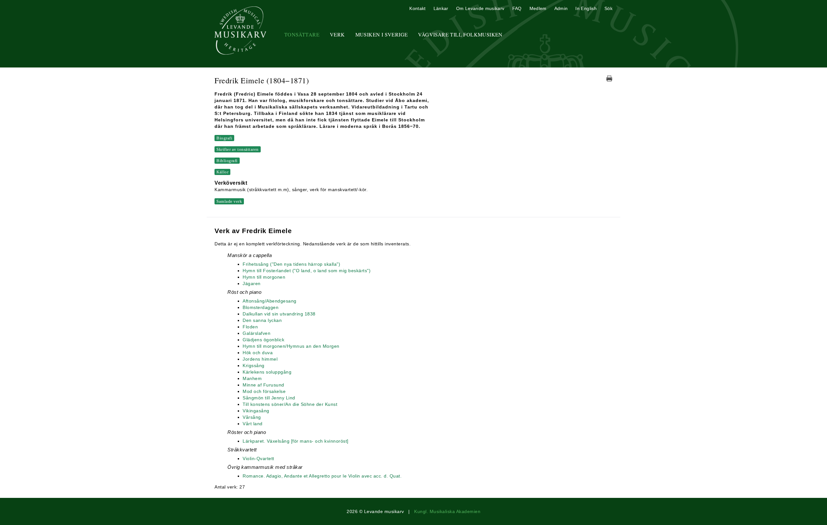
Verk (337, 34)
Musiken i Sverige (381, 34)
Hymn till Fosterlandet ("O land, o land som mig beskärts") (307, 270)
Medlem (538, 8)
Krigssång (254, 365)
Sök (608, 8)
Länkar (441, 8)
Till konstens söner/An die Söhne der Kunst (290, 404)
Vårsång (252, 417)
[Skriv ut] (609, 78)
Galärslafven (256, 333)
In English (586, 8)
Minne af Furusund (263, 384)
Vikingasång (256, 410)
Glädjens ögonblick (263, 339)
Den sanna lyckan (262, 320)
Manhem (252, 378)
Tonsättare (301, 34)
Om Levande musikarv (480, 8)
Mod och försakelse (264, 391)
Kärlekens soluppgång (267, 372)
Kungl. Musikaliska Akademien (447, 511)
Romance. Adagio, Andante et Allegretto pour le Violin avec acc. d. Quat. (322, 476)
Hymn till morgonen (264, 277)
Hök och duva (258, 352)
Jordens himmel (260, 359)
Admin (561, 8)
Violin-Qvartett (258, 458)
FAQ (517, 8)
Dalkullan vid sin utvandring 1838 (279, 313)
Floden (250, 326)
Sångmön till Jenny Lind (269, 397)
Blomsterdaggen (260, 307)
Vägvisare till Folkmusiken (460, 34)
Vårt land (253, 423)
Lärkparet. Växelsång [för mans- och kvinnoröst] (296, 441)
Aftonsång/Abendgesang (270, 301)
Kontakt (417, 8)
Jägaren (252, 283)
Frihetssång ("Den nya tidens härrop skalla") (291, 264)
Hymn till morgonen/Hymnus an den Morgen (291, 346)
